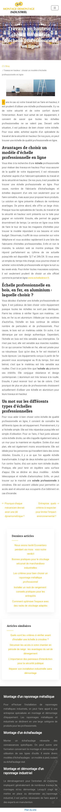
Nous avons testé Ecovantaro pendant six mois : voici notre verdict (31, 549)
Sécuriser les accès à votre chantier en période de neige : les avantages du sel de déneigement (30, 649)
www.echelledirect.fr (38, 278)
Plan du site (30, 810)
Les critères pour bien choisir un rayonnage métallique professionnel (30, 577)
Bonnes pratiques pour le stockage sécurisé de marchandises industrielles (30, 563)
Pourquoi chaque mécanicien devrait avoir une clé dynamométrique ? (14, 509)
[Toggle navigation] (55, 7)
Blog (7, 66)
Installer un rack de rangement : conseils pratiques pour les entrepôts (30, 591)
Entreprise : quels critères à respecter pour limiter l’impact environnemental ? (46, 509)
